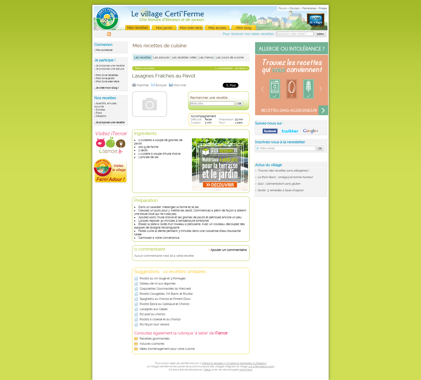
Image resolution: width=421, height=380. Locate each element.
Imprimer (143, 85)
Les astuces (161, 57)
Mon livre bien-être (107, 81)
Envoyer (161, 85)
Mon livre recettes (107, 75)
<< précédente (223, 68)
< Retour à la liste (143, 68)
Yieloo (207, 369)
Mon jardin (164, 28)
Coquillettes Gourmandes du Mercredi (165, 288)
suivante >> (242, 68)
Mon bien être (191, 28)
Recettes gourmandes (155, 338)
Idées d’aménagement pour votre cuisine (167, 349)
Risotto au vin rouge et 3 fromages (163, 278)
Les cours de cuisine (230, 57)
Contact (295, 8)
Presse (323, 8)
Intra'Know (245, 369)
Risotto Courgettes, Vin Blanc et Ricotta (166, 293)
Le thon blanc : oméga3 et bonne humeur (285, 177)
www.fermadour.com (261, 366)
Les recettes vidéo (184, 57)
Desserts (101, 116)
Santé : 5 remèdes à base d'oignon (281, 190)
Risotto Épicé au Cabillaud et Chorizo (164, 304)
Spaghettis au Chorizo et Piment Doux (165, 299)
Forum (283, 8)
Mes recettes (137, 28)
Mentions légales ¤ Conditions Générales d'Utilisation (234, 363)
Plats (99, 112)
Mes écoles (217, 28)
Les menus (206, 57)
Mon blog (243, 28)
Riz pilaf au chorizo (152, 314)
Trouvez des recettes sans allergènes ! (283, 170)
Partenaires (309, 8)
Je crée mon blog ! (107, 87)
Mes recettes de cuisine (160, 45)
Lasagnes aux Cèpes (154, 309)
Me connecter (104, 50)
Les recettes (142, 57)
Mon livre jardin (105, 78)
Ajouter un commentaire (227, 250)
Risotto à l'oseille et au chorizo (160, 319)
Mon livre (180, 85)
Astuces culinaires (152, 343)
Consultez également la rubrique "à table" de (181, 333)
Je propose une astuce (110, 68)
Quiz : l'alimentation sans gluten (279, 183)
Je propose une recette (110, 65)
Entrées (100, 109)
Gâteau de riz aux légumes (158, 283)
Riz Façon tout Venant (154, 324)
